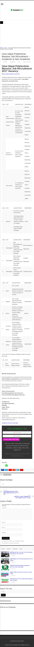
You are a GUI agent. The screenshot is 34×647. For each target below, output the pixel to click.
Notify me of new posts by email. (11, 543)
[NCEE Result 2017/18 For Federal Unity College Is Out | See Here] (5, 581)
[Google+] (16, 643)
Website (4, 532)
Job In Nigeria (7, 474)
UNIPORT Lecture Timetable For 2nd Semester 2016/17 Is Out (22, 496)
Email (3, 527)
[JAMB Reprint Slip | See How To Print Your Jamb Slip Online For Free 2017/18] (5, 554)
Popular (8, 548)
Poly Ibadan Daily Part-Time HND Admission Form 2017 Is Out (10, 492)
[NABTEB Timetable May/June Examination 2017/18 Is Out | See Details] (5, 567)
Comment (4, 507)
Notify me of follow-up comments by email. (13, 541)
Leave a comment (26, 61)
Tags (21, 548)
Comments (15, 548)
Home (1, 47)
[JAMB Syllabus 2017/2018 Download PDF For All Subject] (5, 561)
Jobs (5, 47)
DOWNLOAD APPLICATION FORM (10, 423)
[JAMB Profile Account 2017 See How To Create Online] (5, 574)
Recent (3, 548)
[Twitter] (19, 643)
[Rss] (14, 643)
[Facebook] (17, 643)
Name (3, 522)
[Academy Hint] (17, 10)
